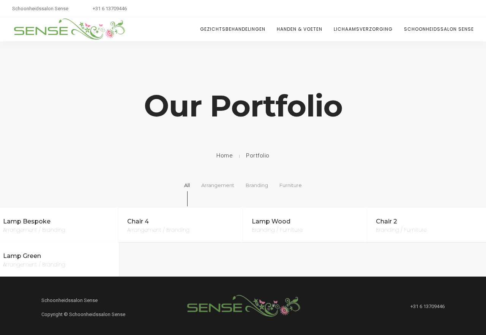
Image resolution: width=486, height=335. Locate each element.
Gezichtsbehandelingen (232, 29)
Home (224, 155)
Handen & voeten (299, 29)
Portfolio (258, 155)
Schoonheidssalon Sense (439, 29)
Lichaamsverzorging (363, 29)
